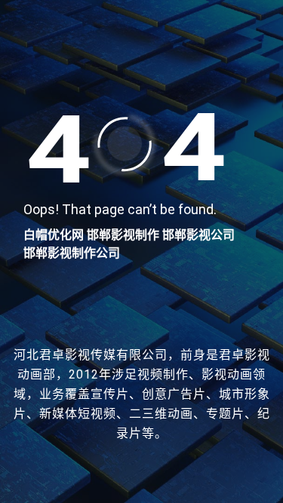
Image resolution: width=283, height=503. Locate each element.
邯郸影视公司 (198, 235)
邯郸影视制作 (123, 235)
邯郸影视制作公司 (71, 253)
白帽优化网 (53, 235)
